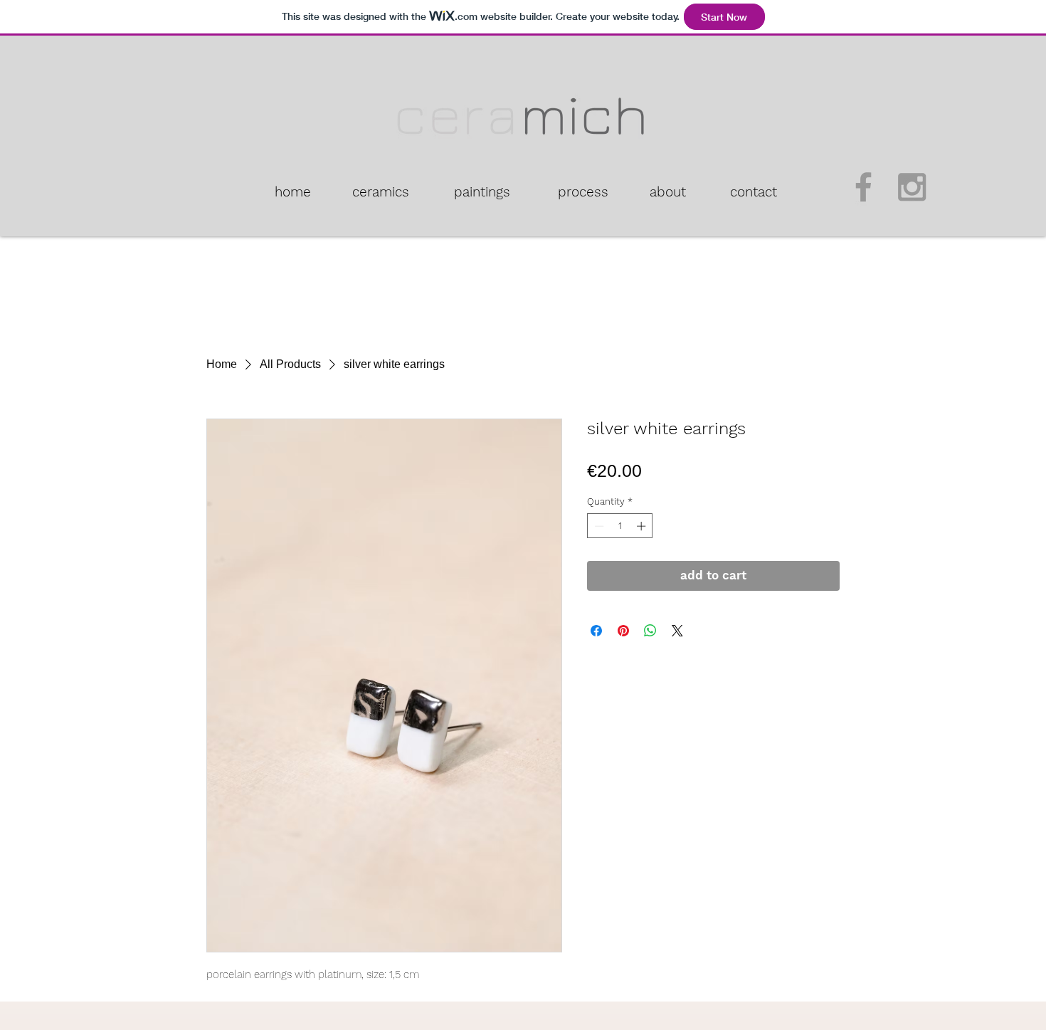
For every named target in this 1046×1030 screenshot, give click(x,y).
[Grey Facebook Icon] (863, 186)
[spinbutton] (620, 526)
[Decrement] (597, 526)
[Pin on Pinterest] (623, 630)
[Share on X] (677, 630)
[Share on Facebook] (596, 630)
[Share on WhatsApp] (650, 630)
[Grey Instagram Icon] (911, 186)
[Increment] (642, 526)
